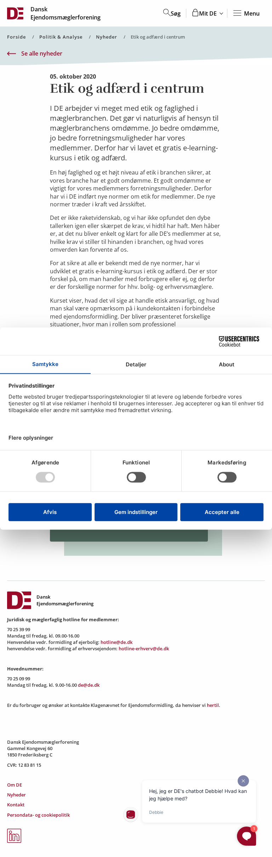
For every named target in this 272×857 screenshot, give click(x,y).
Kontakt (15, 804)
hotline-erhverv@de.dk (144, 648)
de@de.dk (89, 685)
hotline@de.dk (116, 642)
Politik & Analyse (61, 37)
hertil (213, 705)
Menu (252, 13)
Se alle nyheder (41, 53)
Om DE (14, 785)
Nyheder (106, 37)
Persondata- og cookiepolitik (38, 815)
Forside (16, 37)
